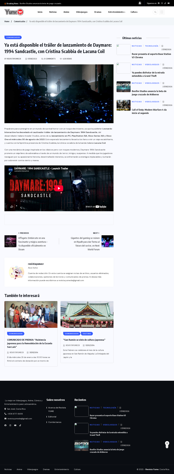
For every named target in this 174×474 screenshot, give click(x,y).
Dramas (97, 12)
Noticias (53, 12)
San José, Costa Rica (15, 409)
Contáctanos (54, 422)
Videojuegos (82, 12)
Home (6, 21)
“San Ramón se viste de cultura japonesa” (84, 339)
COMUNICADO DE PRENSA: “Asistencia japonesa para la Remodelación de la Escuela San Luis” (29, 343)
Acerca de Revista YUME (57, 409)
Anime (66, 12)
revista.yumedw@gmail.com (19, 418)
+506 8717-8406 (15, 414)
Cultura (134, 12)
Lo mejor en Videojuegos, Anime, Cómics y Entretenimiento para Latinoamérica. (23, 402)
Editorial (52, 416)
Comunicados (19, 21)
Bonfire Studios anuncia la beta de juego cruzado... (41, 3)
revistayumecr (17, 352)
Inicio (40, 12)
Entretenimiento (116, 12)
